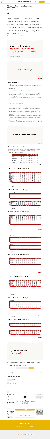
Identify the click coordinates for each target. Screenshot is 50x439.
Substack (20, 436)
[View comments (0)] (11, 16)
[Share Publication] (38, 2)
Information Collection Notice (24, 412)
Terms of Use (30, 411)
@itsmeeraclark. (26, 365)
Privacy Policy (32, 412)
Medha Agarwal (13, 398)
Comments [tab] (9, 379)
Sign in (47, 1)
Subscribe (42, 1)
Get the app (30, 434)
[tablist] (11, 380)
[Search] (36, 2)
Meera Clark (11, 12)
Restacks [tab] (13, 379)
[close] (34, 396)
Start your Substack (22, 434)
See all (9, 417)
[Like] (8, 16)
